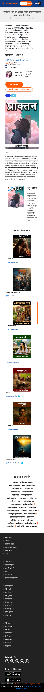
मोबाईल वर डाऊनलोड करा (21, 89)
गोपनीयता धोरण (9, 544)
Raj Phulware (14, 429)
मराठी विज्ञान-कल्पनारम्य (17, 520)
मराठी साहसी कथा (16, 504)
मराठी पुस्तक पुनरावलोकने (17, 517)
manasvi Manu (14, 329)
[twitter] (17, 661)
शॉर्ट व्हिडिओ (8, 575)
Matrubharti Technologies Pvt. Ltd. (28, 684)
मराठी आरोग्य (22, 507)
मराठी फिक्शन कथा (14, 485)
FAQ (6, 554)
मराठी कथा (15, 482)
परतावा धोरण (9, 550)
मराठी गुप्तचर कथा (15, 501)
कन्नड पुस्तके (9, 612)
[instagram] (12, 661)
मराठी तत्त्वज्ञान (12, 507)
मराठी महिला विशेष (12, 498)
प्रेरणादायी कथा (28, 75)
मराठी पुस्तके (8, 596)
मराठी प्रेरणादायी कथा (22, 60)
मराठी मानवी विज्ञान (28, 504)
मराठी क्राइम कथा (31, 526)
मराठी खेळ (10, 523)
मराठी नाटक (22, 498)
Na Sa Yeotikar (12, 396)
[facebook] (7, 661)
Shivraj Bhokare (14, 362)
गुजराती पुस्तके (9, 592)
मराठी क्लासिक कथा (16, 489)
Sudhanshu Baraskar (14, 463)
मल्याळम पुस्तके (9, 609)
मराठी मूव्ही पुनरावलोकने (15, 514)
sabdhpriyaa (14, 262)
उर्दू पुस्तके (8, 615)
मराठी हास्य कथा (15, 492)
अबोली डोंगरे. (9, 60)
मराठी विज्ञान (11, 526)
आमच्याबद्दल (8, 537)
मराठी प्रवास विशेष (26, 495)
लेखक (6, 571)
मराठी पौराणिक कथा (29, 514)
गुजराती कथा (8, 626)
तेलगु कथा (8, 646)
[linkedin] (27, 661)
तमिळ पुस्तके (8, 599)
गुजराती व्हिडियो (9, 568)
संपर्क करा (7, 541)
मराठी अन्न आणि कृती (13, 511)
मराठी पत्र (24, 511)
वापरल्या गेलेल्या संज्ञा (11, 547)
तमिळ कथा (8, 643)
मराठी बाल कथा (29, 489)
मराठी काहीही (20, 526)
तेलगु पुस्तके (8, 602)
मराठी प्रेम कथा (33, 498)
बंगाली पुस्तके (8, 605)
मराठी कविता (15, 495)
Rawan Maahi (12, 296)
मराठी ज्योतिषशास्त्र (30, 523)
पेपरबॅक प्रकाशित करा (11, 578)
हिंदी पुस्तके (8, 589)
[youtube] (22, 661)
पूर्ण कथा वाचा (14, 84)
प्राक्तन (32, 188)
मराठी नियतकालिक (28, 492)
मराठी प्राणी (19, 523)
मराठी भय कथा (33, 511)
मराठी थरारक (30, 517)
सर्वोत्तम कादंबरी (9, 565)
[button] (25, 3)
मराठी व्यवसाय (30, 520)
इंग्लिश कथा (8, 633)
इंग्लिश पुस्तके (9, 586)
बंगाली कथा (8, 636)
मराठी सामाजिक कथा (28, 501)
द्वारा (9, 262)
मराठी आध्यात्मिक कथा (26, 482)
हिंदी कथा (7, 623)
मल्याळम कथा (8, 639)
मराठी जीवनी (32, 507)
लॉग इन (37, 3)
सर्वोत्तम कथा (8, 562)
